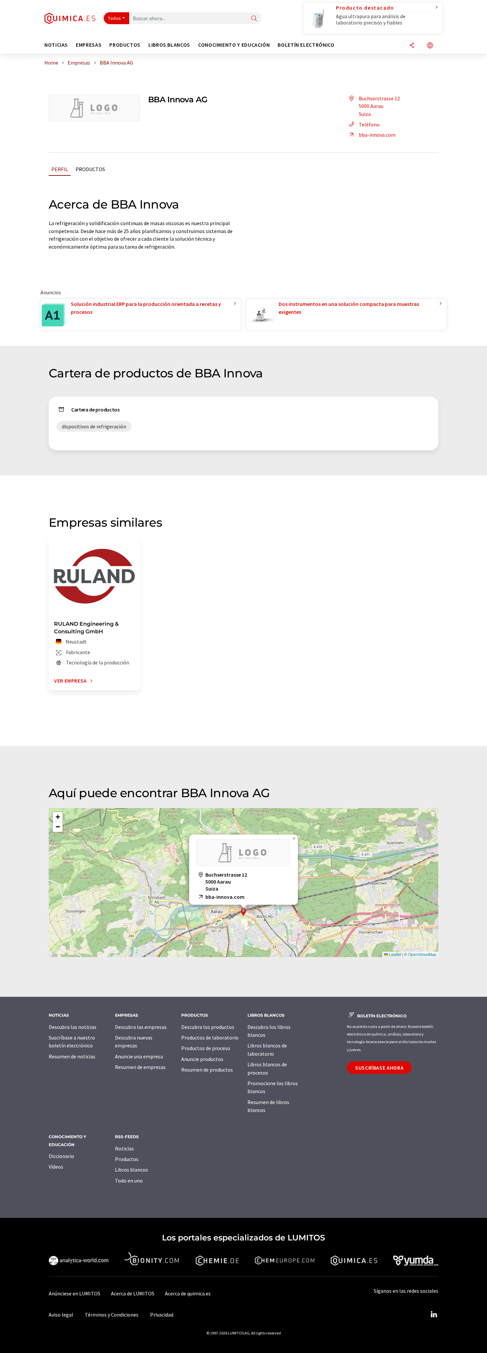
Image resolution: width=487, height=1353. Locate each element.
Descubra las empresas (141, 1027)
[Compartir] (411, 46)
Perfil (59, 169)
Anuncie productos (202, 1059)
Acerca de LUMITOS (132, 1293)
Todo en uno (129, 1180)
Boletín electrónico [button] (306, 45)
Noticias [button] (56, 45)
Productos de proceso (205, 1048)
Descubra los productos (207, 1027)
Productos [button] (124, 45)
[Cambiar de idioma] (430, 46)
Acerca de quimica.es (188, 1293)
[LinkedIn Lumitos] (433, 1314)
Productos (90, 169)
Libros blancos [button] (169, 45)
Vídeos (56, 1166)
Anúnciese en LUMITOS (74, 1293)
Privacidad (161, 1314)
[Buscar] (254, 19)
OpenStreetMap (422, 954)
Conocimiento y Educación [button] (234, 45)
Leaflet (394, 954)
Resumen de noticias (72, 1056)
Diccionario (61, 1156)
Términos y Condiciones (111, 1314)
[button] (243, 912)
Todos (114, 18)
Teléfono (369, 124)
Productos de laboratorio (210, 1037)
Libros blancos (131, 1169)
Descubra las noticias (72, 1027)
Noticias (124, 1148)
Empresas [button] (88, 45)
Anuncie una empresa (139, 1056)
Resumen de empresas (140, 1067)
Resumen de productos (207, 1069)
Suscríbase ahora (379, 1067)
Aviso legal (61, 1314)
